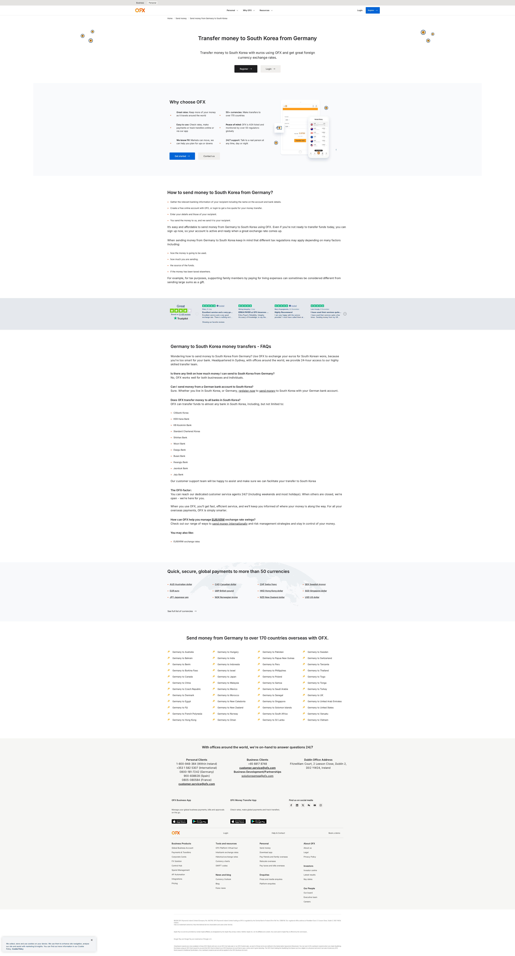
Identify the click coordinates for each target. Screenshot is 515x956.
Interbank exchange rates (227, 852)
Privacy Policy (310, 857)
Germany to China (181, 682)
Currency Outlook (223, 879)
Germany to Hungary (228, 652)
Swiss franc (268, 584)
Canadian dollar (225, 584)
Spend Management (181, 870)
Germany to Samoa (272, 682)
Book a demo (334, 833)
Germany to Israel (226, 670)
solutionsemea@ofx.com (257, 775)
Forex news (221, 888)
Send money (181, 18)
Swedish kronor (315, 584)
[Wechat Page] (309, 805)
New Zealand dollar (275, 597)
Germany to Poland (272, 676)
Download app (266, 852)
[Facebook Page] (291, 805)
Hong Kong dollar (271, 590)
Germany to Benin (181, 664)
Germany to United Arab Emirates (325, 701)
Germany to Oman (227, 720)
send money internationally (229, 523)
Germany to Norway (228, 713)
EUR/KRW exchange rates (187, 541)
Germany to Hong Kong (184, 720)
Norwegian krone (226, 597)
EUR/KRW (218, 519)
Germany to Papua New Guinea (278, 658)
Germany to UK (315, 695)
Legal (306, 852)
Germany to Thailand (318, 670)
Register (371, 10)
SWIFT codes (221, 865)
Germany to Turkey (317, 689)
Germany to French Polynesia (187, 713)
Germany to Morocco (228, 695)
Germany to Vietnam (318, 720)
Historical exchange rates (227, 857)
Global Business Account (182, 848)
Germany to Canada (182, 676)
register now (247, 390)
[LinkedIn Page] (297, 805)
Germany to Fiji (180, 707)
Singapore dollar (316, 590)
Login (225, 833)
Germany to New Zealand (230, 707)
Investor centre (310, 870)
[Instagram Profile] (321, 805)
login (215, 208)
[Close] (92, 940)
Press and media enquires (271, 879)
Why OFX (247, 10)
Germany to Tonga (317, 682)
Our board (308, 893)
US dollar (314, 597)
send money (267, 390)
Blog (218, 883)
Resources (264, 10)
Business (140, 3)
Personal (152, 3)
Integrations (177, 879)
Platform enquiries (267, 883)
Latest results (309, 875)
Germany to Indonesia (229, 664)
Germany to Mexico (227, 689)
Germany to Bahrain (182, 658)
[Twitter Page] (303, 805)
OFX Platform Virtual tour (227, 848)
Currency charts (223, 861)
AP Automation (178, 874)
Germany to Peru (271, 664)
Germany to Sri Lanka (273, 720)
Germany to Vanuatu (318, 713)
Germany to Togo (316, 676)
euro (176, 590)
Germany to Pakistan (273, 652)
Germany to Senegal (273, 695)
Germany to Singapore (274, 701)
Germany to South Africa (275, 713)
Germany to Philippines (274, 670)
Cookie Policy (17, 949)
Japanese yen (179, 597)
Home (169, 18)
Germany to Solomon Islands (277, 707)
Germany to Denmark (183, 695)
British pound (224, 590)
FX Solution (177, 861)
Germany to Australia (183, 652)
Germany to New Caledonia (231, 701)
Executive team (310, 897)
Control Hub (177, 865)
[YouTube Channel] (315, 805)
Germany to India (226, 658)
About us (308, 848)
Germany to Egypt (181, 701)
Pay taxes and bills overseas (272, 865)
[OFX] (140, 10)
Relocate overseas (268, 861)
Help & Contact (278, 833)
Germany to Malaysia (228, 682)
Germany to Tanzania (318, 664)
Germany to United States (321, 707)
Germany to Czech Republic (186, 689)
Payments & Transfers (181, 852)
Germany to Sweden (318, 652)
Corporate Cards (179, 857)
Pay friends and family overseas (274, 857)
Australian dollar (181, 584)
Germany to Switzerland (320, 658)
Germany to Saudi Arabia (275, 689)
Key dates (308, 879)
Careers (307, 901)
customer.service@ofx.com (197, 784)
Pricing (175, 883)
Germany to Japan (227, 676)
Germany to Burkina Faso (185, 670)
